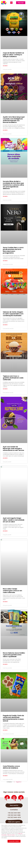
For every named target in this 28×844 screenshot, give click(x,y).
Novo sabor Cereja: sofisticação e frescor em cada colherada (12, 590)
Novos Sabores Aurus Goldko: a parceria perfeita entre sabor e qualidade (14, 655)
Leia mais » (5, 65)
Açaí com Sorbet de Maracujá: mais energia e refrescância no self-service (13, 448)
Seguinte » (19, 782)
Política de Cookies (11, 835)
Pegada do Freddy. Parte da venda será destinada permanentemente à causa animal (13, 718)
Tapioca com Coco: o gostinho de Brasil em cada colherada (13, 378)
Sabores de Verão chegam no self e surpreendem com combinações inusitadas (13, 314)
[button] (11, 2)
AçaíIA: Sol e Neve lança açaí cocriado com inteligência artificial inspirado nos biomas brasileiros (14, 119)
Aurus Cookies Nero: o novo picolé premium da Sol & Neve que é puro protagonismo (13, 250)
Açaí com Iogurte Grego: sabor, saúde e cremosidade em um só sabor (13, 520)
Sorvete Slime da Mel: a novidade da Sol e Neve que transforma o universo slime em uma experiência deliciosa (13, 185)
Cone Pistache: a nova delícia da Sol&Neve (11, 767)
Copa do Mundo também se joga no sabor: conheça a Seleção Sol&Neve (13, 54)
